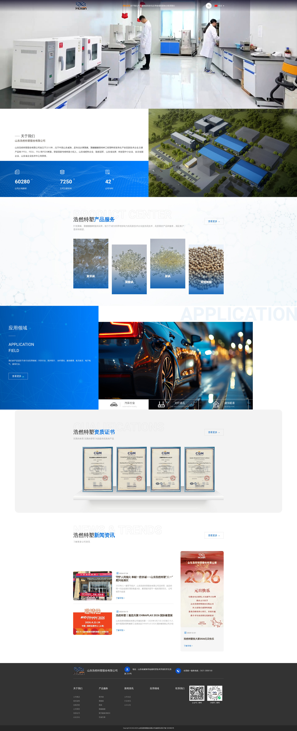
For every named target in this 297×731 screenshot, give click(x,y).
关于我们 (134, 6)
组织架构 (76, 701)
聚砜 (168, 276)
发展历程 (76, 705)
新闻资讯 (149, 6)
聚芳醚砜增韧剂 (104, 713)
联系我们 (171, 6)
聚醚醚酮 (206, 282)
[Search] (209, 6)
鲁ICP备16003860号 (167, 728)
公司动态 (127, 697)
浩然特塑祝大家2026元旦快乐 (199, 638)
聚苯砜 (91, 276)
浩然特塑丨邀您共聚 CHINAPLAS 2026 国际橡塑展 (144, 615)
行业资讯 (127, 701)
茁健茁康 (102, 717)
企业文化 (76, 717)
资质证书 (76, 713)
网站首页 (126, 6)
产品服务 (141, 6)
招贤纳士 (163, 6)
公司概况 (76, 697)
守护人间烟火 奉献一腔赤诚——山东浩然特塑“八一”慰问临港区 (144, 579)
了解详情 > (120, 598)
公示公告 (127, 705)
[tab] (123, 404)
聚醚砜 (129, 282)
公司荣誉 (76, 709)
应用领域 (156, 6)
